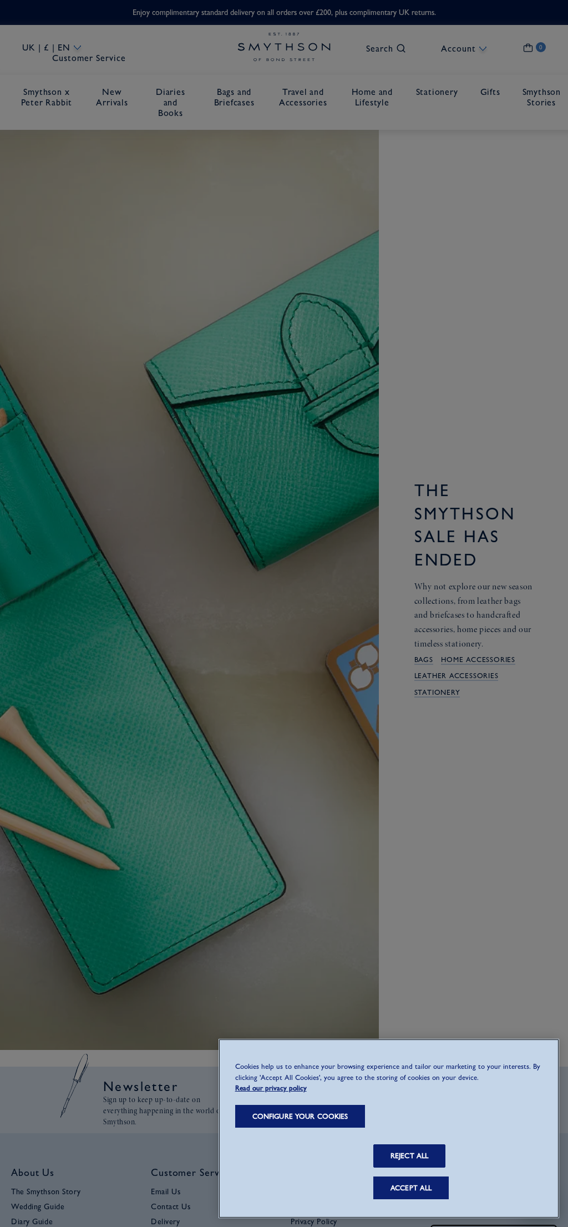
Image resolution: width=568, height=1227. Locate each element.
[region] (389, 1128)
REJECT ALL (409, 1156)
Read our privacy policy (271, 1088)
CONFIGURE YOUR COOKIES (300, 1116)
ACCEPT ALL (411, 1188)
